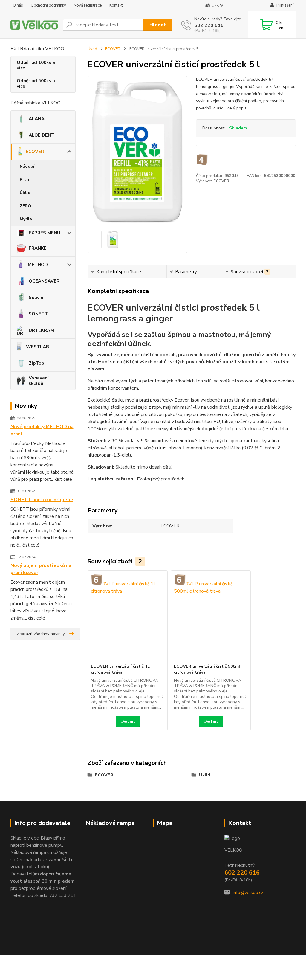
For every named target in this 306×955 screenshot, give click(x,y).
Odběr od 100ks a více (36, 65)
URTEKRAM (41, 330)
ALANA (37, 119)
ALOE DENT (41, 135)
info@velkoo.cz (248, 892)
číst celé (63, 479)
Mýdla (26, 219)
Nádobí (27, 166)
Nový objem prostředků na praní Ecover (40, 569)
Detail (127, 721)
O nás (18, 5)
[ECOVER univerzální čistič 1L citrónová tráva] (127, 617)
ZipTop (36, 363)
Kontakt (116, 5)
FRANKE (38, 248)
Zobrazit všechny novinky (41, 634)
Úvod (92, 49)
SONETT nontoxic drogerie (41, 499)
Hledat (157, 25)
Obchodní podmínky (48, 5)
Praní (25, 179)
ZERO (25, 206)
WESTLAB (37, 347)
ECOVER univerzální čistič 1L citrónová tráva (120, 669)
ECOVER (35, 152)
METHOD (38, 265)
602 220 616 (209, 25)
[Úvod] (34, 25)
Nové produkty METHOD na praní (42, 430)
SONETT (38, 314)
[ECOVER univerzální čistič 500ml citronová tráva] (210, 617)
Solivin (36, 297)
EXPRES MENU (44, 233)
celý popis (237, 108)
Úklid (25, 193)
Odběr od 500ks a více (36, 83)
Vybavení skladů (39, 380)
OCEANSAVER (44, 281)
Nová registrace (88, 5)
